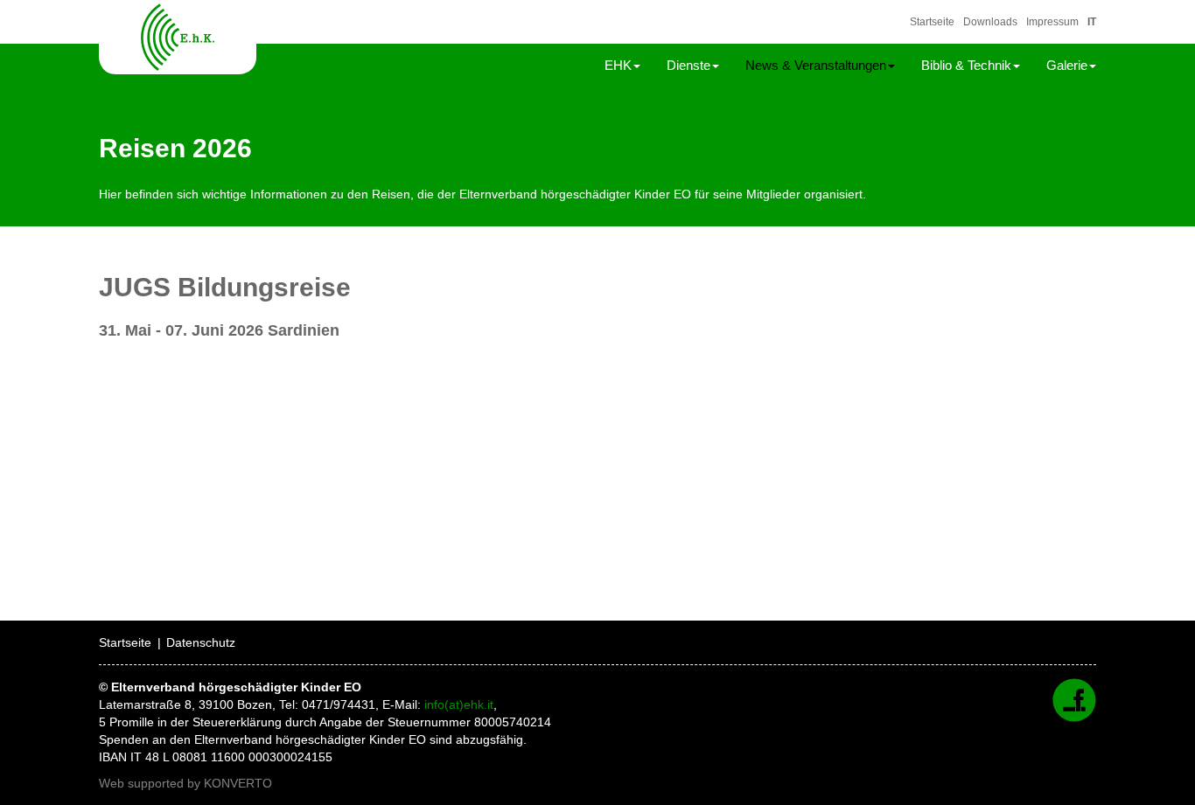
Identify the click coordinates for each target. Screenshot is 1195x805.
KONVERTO (238, 783)
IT (1091, 22)
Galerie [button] (1066, 65)
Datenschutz (200, 642)
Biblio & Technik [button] (966, 65)
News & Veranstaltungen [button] (815, 65)
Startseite (932, 22)
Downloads (990, 22)
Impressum (1052, 22)
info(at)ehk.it (458, 704)
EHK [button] (618, 65)
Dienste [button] (688, 65)
